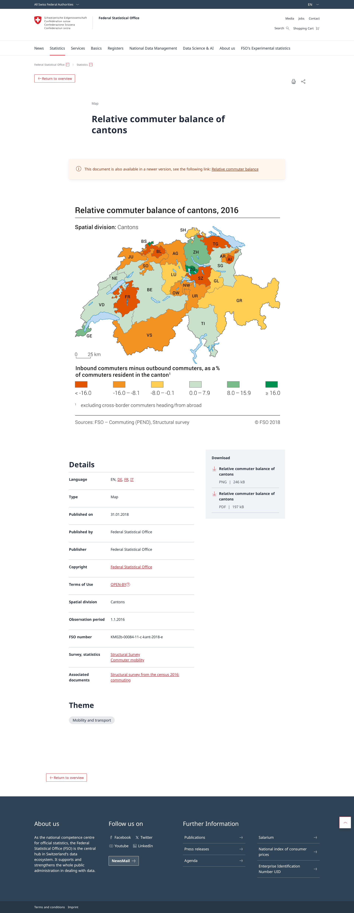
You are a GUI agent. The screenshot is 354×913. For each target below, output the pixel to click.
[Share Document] (303, 81)
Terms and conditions (49, 907)
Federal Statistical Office (119, 18)
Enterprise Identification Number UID (279, 869)
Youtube (121, 845)
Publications (194, 837)
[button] (39, 48)
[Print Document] (293, 81)
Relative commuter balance (235, 169)
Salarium (266, 837)
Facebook (122, 837)
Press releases (196, 848)
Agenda (190, 860)
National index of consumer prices (283, 851)
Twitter (146, 837)
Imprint (73, 907)
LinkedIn (145, 845)
